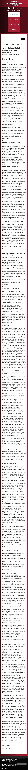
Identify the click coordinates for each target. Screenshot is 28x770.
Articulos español (14, 14)
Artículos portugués (14, 24)
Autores (14, 29)
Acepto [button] (22, 763)
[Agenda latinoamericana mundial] (14, 3)
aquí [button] (6, 768)
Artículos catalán (14, 19)
